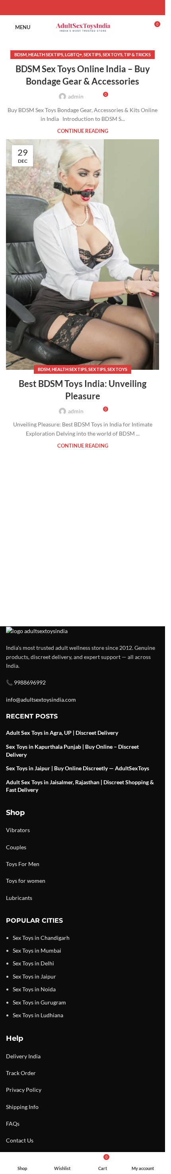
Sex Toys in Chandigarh (41, 937)
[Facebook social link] (63, 7)
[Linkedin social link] (92, 7)
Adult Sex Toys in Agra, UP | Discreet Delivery (62, 732)
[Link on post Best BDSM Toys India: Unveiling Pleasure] (82, 254)
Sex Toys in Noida (34, 989)
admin (76, 96)
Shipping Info (22, 1106)
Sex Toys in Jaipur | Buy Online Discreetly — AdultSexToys (77, 768)
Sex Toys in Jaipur (34, 976)
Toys (11, 863)
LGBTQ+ (73, 54)
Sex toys (112, 54)
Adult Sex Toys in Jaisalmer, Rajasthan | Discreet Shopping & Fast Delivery (80, 786)
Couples (16, 847)
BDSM (20, 54)
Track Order (21, 1072)
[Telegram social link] (102, 7)
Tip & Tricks (137, 54)
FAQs (12, 1123)
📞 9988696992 (26, 682)
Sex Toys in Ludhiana (38, 1015)
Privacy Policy (23, 1089)
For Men (28, 863)
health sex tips (45, 54)
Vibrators (18, 830)
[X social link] (73, 7)
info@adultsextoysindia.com (41, 699)
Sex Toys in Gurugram (39, 1002)
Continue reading (82, 131)
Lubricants (19, 897)
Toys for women (25, 880)
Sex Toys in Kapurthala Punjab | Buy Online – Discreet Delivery (72, 750)
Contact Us (19, 1140)
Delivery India (23, 1056)
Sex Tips (92, 54)
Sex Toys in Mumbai (37, 950)
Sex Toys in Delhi (33, 963)
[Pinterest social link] (82, 7)
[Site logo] (82, 26)
